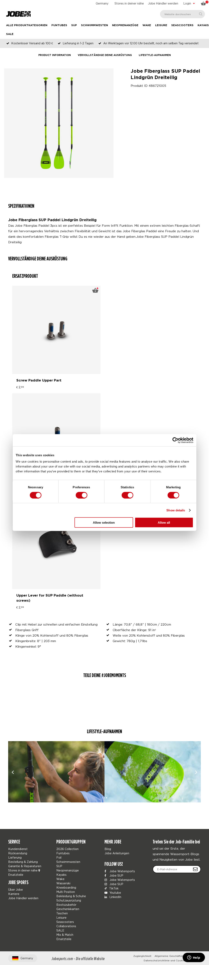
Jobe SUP (116, 875)
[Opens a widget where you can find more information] (193, 958)
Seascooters (182, 25)
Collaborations (66, 926)
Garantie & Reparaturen (24, 866)
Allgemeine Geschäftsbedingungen (176, 956)
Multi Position (65, 891)
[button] (102, 797)
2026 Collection (67, 848)
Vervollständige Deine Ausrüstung (105, 55)
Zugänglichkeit (142, 956)
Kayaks (203, 25)
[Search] (201, 14)
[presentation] (12, 772)
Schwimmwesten (94, 25)
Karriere (13, 893)
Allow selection (104, 522)
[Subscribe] (195, 869)
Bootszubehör (66, 904)
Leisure (161, 25)
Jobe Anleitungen (116, 853)
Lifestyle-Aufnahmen (155, 55)
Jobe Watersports (122, 871)
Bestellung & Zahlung (23, 861)
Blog (107, 848)
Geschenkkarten (67, 908)
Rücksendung (17, 853)
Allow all (164, 522)
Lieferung (15, 857)
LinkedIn (115, 896)
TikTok (113, 888)
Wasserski (63, 883)
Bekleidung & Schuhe (71, 896)
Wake (146, 25)
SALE (9, 34)
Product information (54, 55)
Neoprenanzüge (125, 25)
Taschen (62, 913)
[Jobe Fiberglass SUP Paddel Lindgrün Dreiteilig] (56, 771)
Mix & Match (64, 934)
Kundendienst (18, 848)
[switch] (81, 495)
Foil (58, 857)
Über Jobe (15, 889)
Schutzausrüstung (68, 900)
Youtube (115, 892)
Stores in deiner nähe (129, 3)
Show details (175, 510)
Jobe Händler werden (163, 3)
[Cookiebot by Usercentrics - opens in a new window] (175, 440)
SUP (74, 25)
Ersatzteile (15, 874)
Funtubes (59, 25)
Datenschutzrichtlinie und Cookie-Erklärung (171, 960)
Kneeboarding (66, 887)
